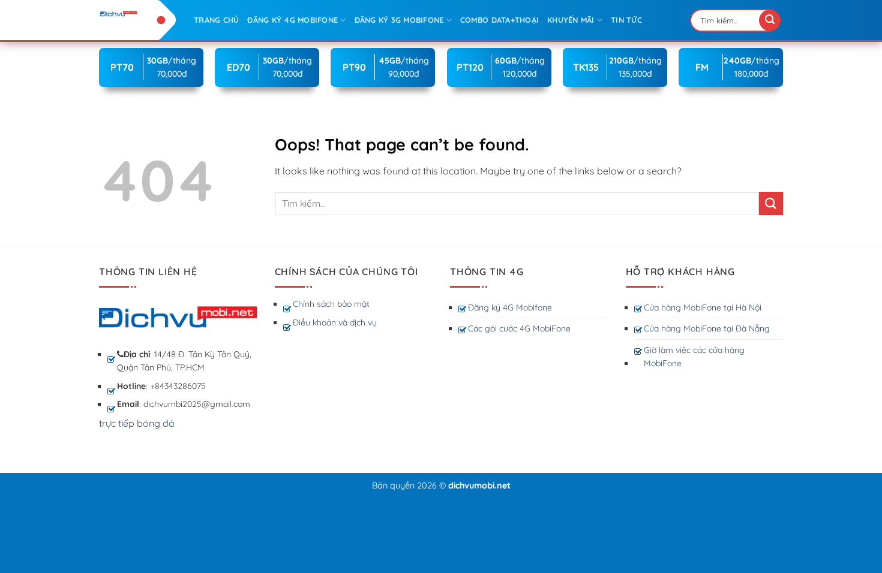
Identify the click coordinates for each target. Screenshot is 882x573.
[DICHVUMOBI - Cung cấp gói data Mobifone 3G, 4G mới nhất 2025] (137, 13)
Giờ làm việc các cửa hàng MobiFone (694, 357)
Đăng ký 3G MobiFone (399, 20)
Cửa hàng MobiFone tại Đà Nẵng (707, 328)
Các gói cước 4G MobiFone (519, 328)
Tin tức (626, 20)
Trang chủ (216, 20)
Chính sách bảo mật (331, 303)
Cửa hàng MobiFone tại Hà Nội (702, 307)
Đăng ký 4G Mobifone (510, 307)
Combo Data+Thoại (499, 20)
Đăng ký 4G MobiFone (292, 20)
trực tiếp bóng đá (137, 423)
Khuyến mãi (571, 20)
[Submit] (770, 20)
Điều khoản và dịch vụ (335, 322)
